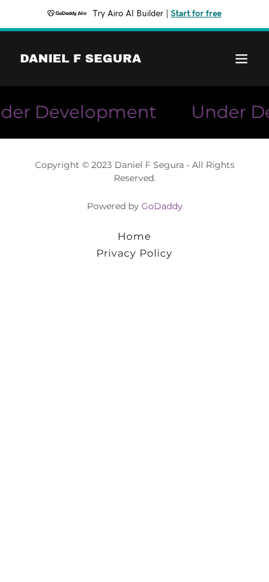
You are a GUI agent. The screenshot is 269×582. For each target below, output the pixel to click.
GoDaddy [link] (162, 206)
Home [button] (134, 236)
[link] (80, 59)
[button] (241, 58)
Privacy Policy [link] (134, 253)
